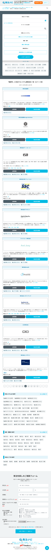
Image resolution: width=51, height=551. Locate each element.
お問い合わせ (41, 543)
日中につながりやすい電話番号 (9, 503)
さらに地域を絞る (9, 23)
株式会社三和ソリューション (25, 179)
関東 (12, 168)
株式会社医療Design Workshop (25, 117)
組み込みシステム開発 (31, 67)
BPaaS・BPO (30, 73)
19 (19, 386)
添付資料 (4, 519)
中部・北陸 (16, 168)
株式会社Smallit (25, 267)
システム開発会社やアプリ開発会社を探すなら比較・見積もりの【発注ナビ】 (16, 7)
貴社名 (4, 485)
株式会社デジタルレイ (25, 209)
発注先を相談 (37, 109)
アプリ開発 (22, 64)
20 (22, 386)
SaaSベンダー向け (25, 543)
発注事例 (31, 1)
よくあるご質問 (20, 542)
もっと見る (42, 104)
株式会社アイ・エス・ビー (25, 147)
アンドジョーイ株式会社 (25, 238)
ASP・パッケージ (21, 67)
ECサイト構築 (38, 64)
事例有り (5, 372)
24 (34, 386)
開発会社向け (17, 543)
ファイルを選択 (22, 521)
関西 (9, 106)
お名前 (4, 490)
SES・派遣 (43, 70)
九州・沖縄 (27, 313)
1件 (8, 135)
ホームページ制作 (29, 64)
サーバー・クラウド (12, 67)
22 (28, 386)
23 (31, 386)
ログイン (46, 2)
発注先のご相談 (38, 2)
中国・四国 (22, 313)
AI (29, 70)
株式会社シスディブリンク (25, 296)
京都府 (7, 8)
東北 (9, 168)
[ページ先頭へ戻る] (47, 548)
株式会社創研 (25, 88)
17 (13, 386)
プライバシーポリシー (33, 542)
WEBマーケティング (9, 70)
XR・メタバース (18, 70)
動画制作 (25, 70)
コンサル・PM (40, 67)
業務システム (8, 64)
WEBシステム (15, 64)
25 (37, 386)
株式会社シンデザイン (25, 355)
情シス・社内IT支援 (35, 70)
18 (16, 386)
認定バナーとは (34, 543)
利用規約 (23, 527)
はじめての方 (17, 1)
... (10, 386)
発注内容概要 (6, 510)
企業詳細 (14, 109)
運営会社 (14, 542)
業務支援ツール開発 (22, 73)
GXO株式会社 (25, 324)
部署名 (4, 495)
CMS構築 (44, 64)
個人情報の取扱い (30, 527)
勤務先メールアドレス (8, 499)
